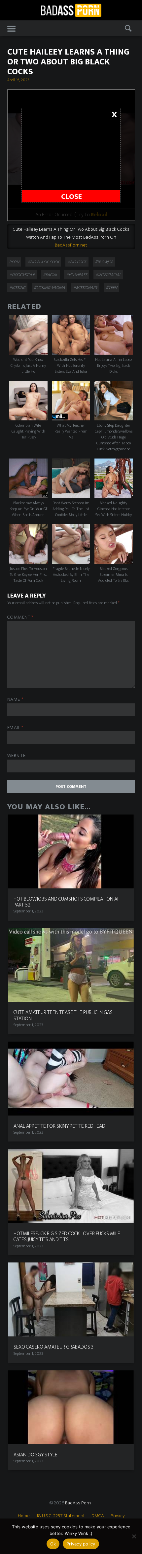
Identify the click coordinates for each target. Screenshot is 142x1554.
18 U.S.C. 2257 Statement (60, 1516)
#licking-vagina (49, 287)
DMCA (97, 1516)
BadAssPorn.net (71, 245)
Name (15, 699)
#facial (50, 274)
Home (24, 1516)
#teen (111, 287)
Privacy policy (80, 1543)
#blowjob (104, 262)
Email (15, 728)
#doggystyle (22, 274)
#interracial (108, 274)
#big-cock (77, 262)
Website (16, 756)
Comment (20, 617)
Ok (53, 1543)
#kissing (17, 287)
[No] (133, 1536)
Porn (14, 262)
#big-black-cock (43, 262)
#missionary (85, 287)
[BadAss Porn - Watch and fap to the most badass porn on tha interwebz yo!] (71, 10)
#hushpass (76, 274)
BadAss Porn (78, 1503)
